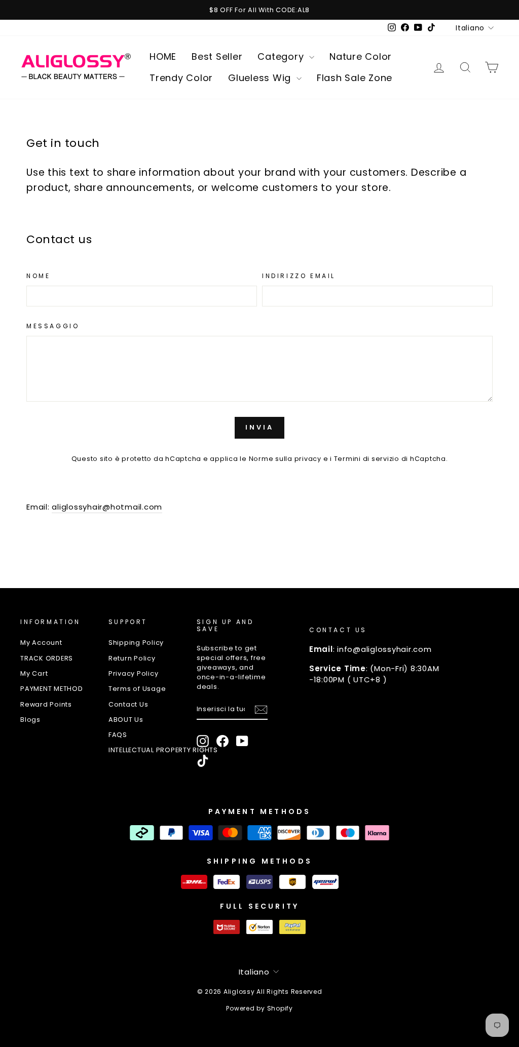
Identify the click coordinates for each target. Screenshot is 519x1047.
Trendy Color (181, 77)
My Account (41, 642)
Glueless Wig (261, 77)
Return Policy (132, 658)
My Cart (34, 673)
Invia (259, 427)
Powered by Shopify (259, 1008)
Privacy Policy (133, 673)
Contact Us (128, 704)
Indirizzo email (299, 276)
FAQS (117, 734)
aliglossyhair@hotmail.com (107, 506)
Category (282, 56)
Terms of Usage (137, 688)
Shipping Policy (136, 642)
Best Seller (217, 56)
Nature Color (360, 56)
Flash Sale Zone (354, 77)
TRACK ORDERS (46, 658)
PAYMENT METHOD (51, 688)
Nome (38, 276)
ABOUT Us (125, 719)
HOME (163, 56)
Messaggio (52, 326)
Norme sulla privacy (285, 458)
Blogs (30, 719)
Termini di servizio (366, 458)
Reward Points (46, 704)
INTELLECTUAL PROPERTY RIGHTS (163, 750)
